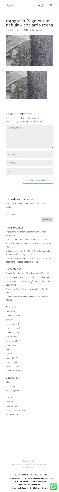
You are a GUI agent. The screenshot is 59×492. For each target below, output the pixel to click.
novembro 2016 (13, 370)
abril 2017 (10, 353)
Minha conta (28, 461)
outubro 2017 (12, 336)
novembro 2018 (13, 315)
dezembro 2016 (13, 366)
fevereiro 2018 (12, 324)
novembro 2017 (13, 332)
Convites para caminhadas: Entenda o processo (27, 239)
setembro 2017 (12, 341)
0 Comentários (36, 30)
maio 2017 (10, 349)
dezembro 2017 (13, 328)
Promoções (11, 386)
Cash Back (28, 467)
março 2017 (11, 358)
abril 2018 (10, 319)
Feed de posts (12, 406)
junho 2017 (11, 345)
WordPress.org (12, 414)
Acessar (9, 401)
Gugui (12, 30)
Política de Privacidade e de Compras (28, 464)
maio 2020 (10, 311)
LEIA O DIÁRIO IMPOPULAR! (37, 273)
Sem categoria (12, 390)
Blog (8, 382)
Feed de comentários (15, 410)
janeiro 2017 (11, 362)
